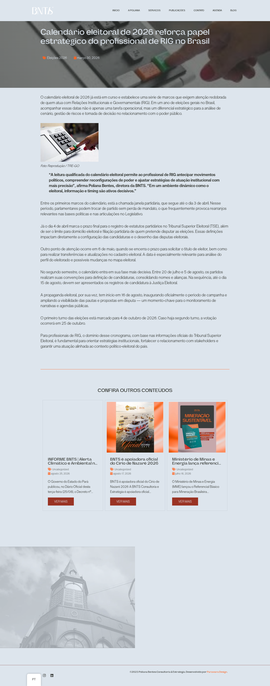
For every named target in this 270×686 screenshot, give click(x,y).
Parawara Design (217, 672)
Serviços (154, 10)
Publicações (177, 10)
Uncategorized (60, 469)
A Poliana (134, 10)
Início (116, 10)
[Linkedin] (52, 675)
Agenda (217, 10)
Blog (233, 10)
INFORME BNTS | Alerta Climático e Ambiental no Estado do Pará (72, 463)
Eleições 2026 (57, 58)
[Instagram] (44, 675)
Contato (199, 10)
